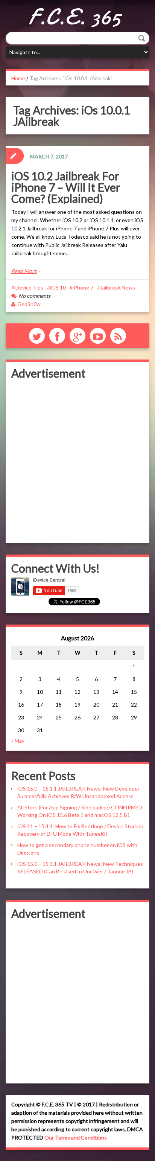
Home (18, 78)
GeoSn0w (29, 304)
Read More (24, 271)
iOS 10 (58, 287)
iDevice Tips (28, 287)
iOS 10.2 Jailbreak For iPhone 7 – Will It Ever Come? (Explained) (65, 187)
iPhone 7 (83, 287)
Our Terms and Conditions (75, 1137)
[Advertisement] (77, 460)
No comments (34, 296)
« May (17, 740)
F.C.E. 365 (75, 17)
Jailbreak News (117, 287)
